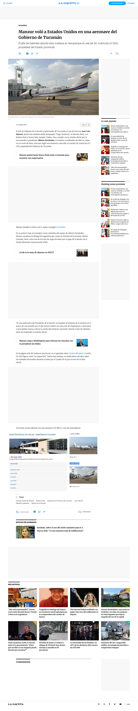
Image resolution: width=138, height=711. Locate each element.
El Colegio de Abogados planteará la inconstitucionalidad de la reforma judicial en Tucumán (119, 234)
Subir (128, 704)
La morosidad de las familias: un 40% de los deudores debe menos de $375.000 (84, 645)
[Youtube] (120, 704)
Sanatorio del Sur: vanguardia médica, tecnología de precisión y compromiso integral (115, 645)
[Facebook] (109, 704)
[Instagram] (99, 704)
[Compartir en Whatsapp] (32, 54)
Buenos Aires (40, 501)
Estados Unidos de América (25, 501)
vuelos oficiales (76, 353)
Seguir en (84, 125)
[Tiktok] (115, 704)
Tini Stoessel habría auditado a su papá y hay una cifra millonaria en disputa (84, 611)
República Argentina (22, 503)
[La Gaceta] (69, 3)
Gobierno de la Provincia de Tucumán (59, 501)
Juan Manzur (78, 501)
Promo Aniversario (117, 3)
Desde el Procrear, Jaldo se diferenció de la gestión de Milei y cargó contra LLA (120, 222)
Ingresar (132, 3)
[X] (104, 704)
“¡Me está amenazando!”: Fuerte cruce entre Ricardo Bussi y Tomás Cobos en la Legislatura (22, 611)
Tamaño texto (24, 512)
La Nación (60, 227)
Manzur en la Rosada (39, 503)
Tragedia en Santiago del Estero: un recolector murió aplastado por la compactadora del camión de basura (120, 150)
